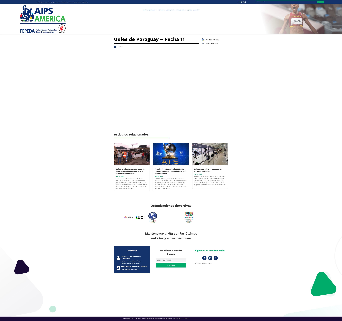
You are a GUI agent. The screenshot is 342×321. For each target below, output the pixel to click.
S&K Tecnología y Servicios (181, 318)
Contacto (196, 10)
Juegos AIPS (169, 10)
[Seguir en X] (244, 2)
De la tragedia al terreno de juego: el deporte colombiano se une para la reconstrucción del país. (62, 2)
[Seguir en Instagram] (241, 2)
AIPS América (151, 10)
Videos (120, 46)
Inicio (144, 10)
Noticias (160, 10)
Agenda (189, 10)
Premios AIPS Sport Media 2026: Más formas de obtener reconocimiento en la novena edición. (170, 171)
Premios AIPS (180, 10)
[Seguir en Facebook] (238, 2)
